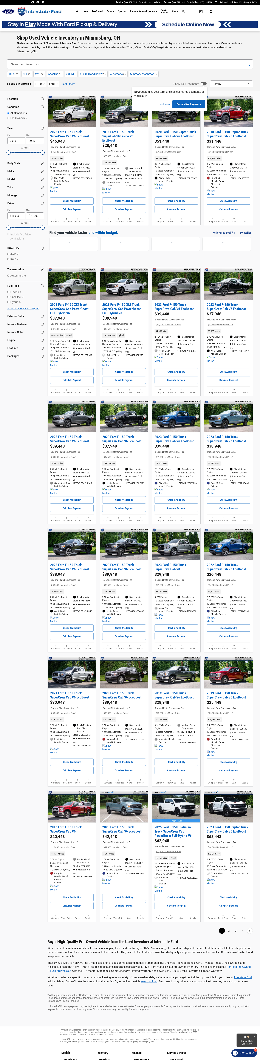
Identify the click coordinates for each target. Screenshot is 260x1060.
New (86, 11)
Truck (13, 74)
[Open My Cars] (210, 11)
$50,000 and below (93, 74)
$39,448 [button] (169, 322)
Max (28, 135)
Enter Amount (25, 259)
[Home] (9, 11)
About (175, 11)
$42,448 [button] (117, 857)
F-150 (38, 83)
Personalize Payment (59, 156)
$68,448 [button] (221, 857)
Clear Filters (68, 83)
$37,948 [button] (65, 326)
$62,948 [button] (169, 861)
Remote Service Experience (143, 11)
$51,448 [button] (169, 146)
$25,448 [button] (221, 719)
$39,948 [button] (117, 326)
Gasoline (54, 74)
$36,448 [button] (221, 588)
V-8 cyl (71, 74)
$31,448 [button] (221, 146)
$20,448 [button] (117, 150)
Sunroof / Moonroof (143, 74)
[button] (72, 161)
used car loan (149, 1000)
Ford (52, 83)
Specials (122, 11)
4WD (39, 74)
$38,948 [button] (221, 457)
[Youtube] (38, 2)
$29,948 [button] (169, 588)
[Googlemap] (43, 2)
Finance (110, 11)
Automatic (118, 74)
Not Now (164, 104)
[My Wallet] (201, 11)
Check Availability (72, 204)
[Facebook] (32, 2)
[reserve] (130, 24)
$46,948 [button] (65, 146)
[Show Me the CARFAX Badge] (212, 195)
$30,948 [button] (65, 719)
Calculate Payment (72, 212)
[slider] (8, 152)
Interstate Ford (243, 996)
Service (164, 11)
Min (8, 135)
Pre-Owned (97, 11)
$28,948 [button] (169, 719)
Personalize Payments (188, 104)
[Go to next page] (250, 950)
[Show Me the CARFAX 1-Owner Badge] (55, 192)
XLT (26, 74)
